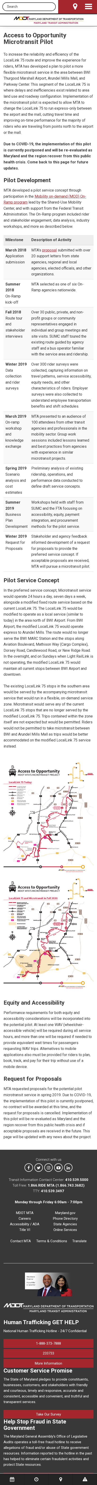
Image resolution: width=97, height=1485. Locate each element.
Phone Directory (65, 1218)
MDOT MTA (24, 1213)
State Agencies (65, 1224)
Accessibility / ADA (24, 1224)
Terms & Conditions (51, 1241)
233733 (48, 1353)
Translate (79, 1241)
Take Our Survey (48, 1414)
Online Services (65, 1230)
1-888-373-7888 (48, 1343)
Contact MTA (20, 1241)
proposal (49, 250)
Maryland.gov (65, 1213)
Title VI (24, 1230)
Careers (25, 1218)
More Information (64, 1363)
